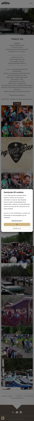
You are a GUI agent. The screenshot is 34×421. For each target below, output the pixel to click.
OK (17, 224)
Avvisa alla (17, 228)
